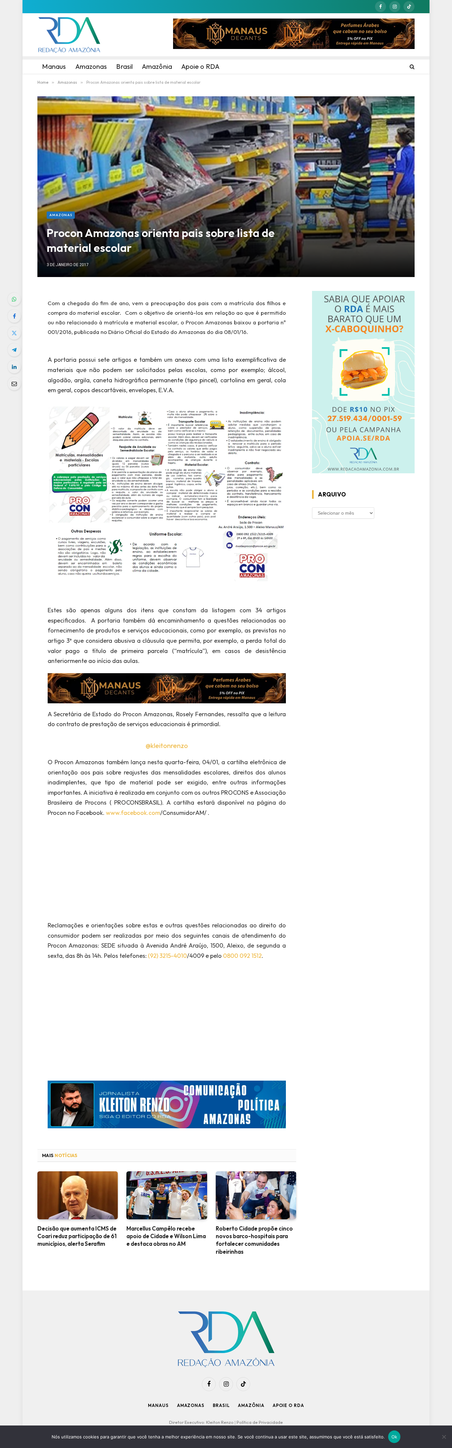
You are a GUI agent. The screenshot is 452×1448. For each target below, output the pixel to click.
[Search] (411, 66)
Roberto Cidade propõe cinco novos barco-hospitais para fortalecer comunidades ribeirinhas (254, 1240)
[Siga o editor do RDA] (167, 1106)
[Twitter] (14, 333)
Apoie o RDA (288, 1405)
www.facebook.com (133, 813)
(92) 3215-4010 (167, 955)
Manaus (158, 1405)
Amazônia (251, 1405)
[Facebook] (14, 316)
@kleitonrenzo (167, 745)
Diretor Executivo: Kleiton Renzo (202, 1422)
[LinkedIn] (14, 366)
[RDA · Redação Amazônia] (69, 34)
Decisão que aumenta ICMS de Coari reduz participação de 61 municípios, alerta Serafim (77, 1236)
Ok (394, 1436)
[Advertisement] (167, 871)
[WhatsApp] (14, 299)
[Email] (14, 383)
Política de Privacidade (260, 1422)
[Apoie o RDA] (363, 383)
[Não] (443, 1436)
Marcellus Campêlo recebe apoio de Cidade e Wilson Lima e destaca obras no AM (166, 1236)
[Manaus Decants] (294, 35)
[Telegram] (14, 349)
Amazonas (60, 215)
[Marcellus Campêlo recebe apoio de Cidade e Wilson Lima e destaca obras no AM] (166, 1195)
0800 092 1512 (242, 955)
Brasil (221, 1405)
